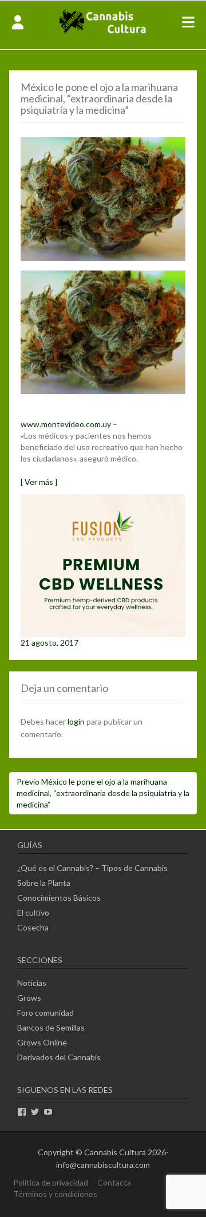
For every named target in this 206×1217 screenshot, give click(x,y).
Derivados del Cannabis (59, 1057)
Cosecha (33, 927)
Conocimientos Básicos (59, 897)
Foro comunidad (45, 1012)
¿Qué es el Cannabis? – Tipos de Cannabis (92, 868)
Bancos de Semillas (51, 1027)
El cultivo (33, 912)
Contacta (114, 1182)
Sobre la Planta (43, 883)
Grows (29, 998)
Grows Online (42, 1042)
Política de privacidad (50, 1182)
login (76, 721)
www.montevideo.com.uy (66, 424)
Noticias (31, 983)
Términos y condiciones (55, 1194)
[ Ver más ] (39, 482)
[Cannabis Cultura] (103, 33)
